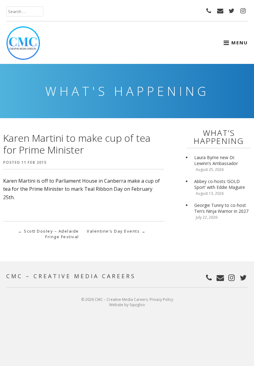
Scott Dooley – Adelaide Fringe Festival (48, 233)
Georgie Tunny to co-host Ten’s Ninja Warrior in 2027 (221, 208)
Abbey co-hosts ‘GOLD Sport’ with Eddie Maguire (219, 184)
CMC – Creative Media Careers (71, 276)
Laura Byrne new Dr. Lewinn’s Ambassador (216, 160)
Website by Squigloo (127, 304)
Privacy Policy (161, 299)
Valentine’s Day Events (116, 231)
